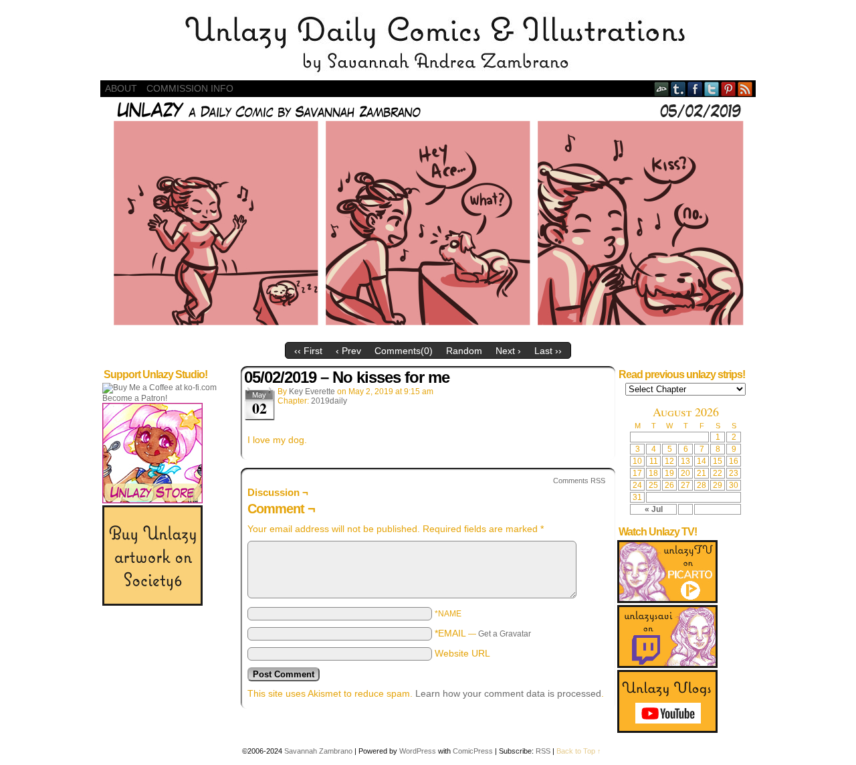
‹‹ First (308, 350)
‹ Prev (348, 350)
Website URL (462, 653)
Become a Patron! (134, 398)
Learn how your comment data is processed (508, 693)
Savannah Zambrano (318, 751)
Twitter (712, 88)
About (121, 88)
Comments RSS (579, 481)
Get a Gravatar (504, 634)
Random (464, 350)
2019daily (329, 401)
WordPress (417, 751)
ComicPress (473, 751)
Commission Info (189, 88)
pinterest (728, 88)
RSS (745, 88)
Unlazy (428, 43)
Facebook (695, 88)
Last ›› (548, 350)
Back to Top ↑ (578, 751)
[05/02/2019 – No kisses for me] (428, 332)
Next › (508, 350)
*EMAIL (483, 633)
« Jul (654, 509)
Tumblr (678, 88)
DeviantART (661, 88)
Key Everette (312, 391)
